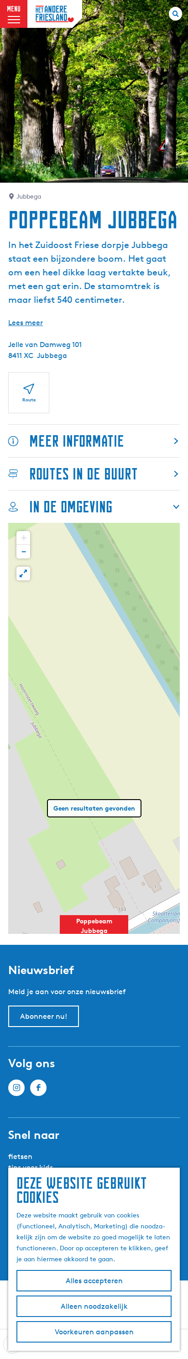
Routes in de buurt (83, 474)
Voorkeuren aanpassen (94, 1331)
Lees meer (25, 322)
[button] (94, 930)
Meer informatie (76, 441)
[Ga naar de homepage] (54, 14)
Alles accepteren (94, 1280)
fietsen (20, 1156)
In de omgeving (70, 507)
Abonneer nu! (43, 1016)
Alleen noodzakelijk (94, 1306)
